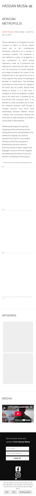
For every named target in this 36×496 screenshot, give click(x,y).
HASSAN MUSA (14, 6)
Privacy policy (25, 492)
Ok (7, 492)
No (14, 492)
